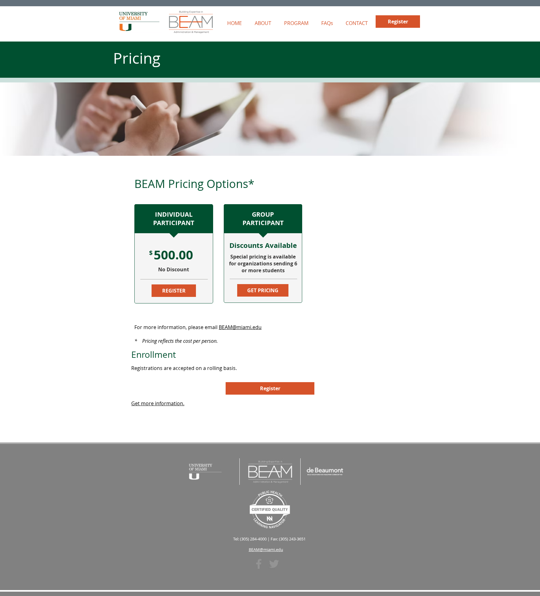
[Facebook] (258, 563)
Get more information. (157, 403)
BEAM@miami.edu (240, 327)
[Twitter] (274, 563)
